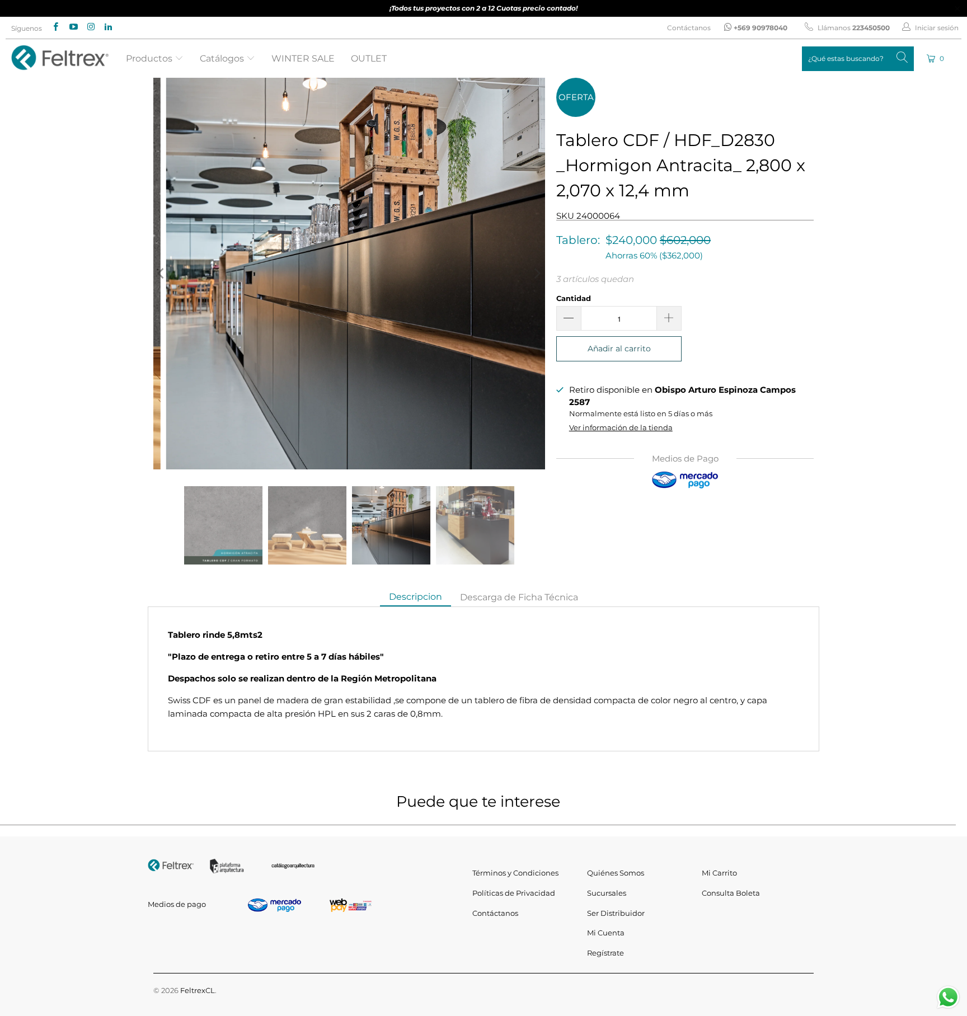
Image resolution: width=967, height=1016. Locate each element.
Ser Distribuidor (616, 913)
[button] (936, 58)
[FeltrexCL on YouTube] (72, 27)
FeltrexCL (197, 990)
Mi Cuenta (606, 932)
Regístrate (605, 952)
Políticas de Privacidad (513, 892)
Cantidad (573, 298)
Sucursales (606, 892)
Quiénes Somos (615, 872)
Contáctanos (689, 27)
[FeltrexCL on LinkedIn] (107, 27)
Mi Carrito (719, 872)
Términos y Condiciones (515, 872)
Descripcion (415, 596)
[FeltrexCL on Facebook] (55, 27)
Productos (150, 58)
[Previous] (162, 273)
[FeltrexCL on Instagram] (90, 27)
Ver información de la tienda (621, 428)
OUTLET (369, 58)
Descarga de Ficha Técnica (519, 597)
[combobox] (858, 58)
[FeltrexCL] (60, 58)
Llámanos (853, 27)
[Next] (537, 273)
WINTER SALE (303, 58)
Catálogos (223, 58)
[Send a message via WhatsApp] (948, 997)
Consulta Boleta (731, 892)
